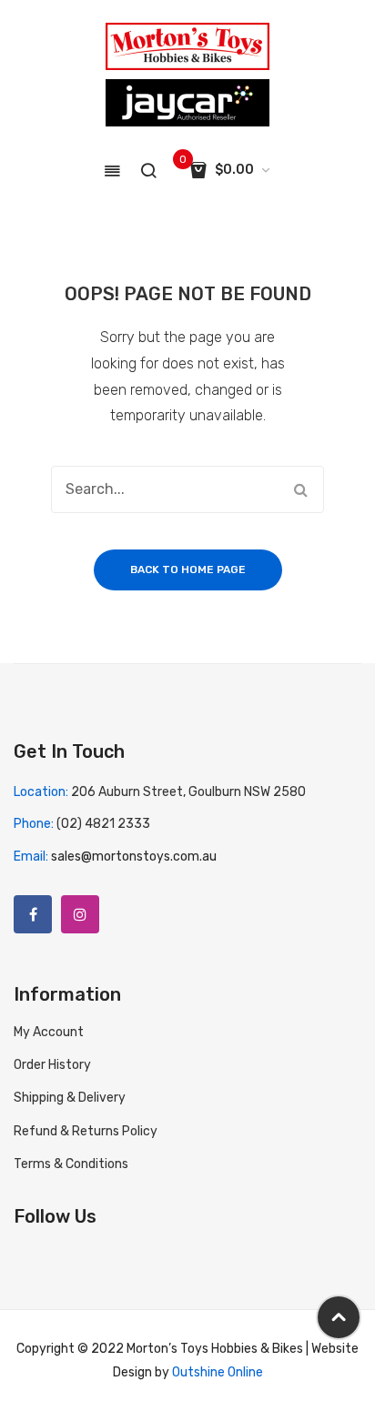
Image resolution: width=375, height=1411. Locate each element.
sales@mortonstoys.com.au (134, 856)
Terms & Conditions (71, 1164)
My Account (49, 1032)
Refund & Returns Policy (85, 1131)
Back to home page (188, 569)
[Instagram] (80, 914)
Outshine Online (217, 1372)
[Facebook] (33, 914)
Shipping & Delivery (70, 1097)
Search (300, 489)
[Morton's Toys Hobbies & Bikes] (187, 46)
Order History (52, 1065)
